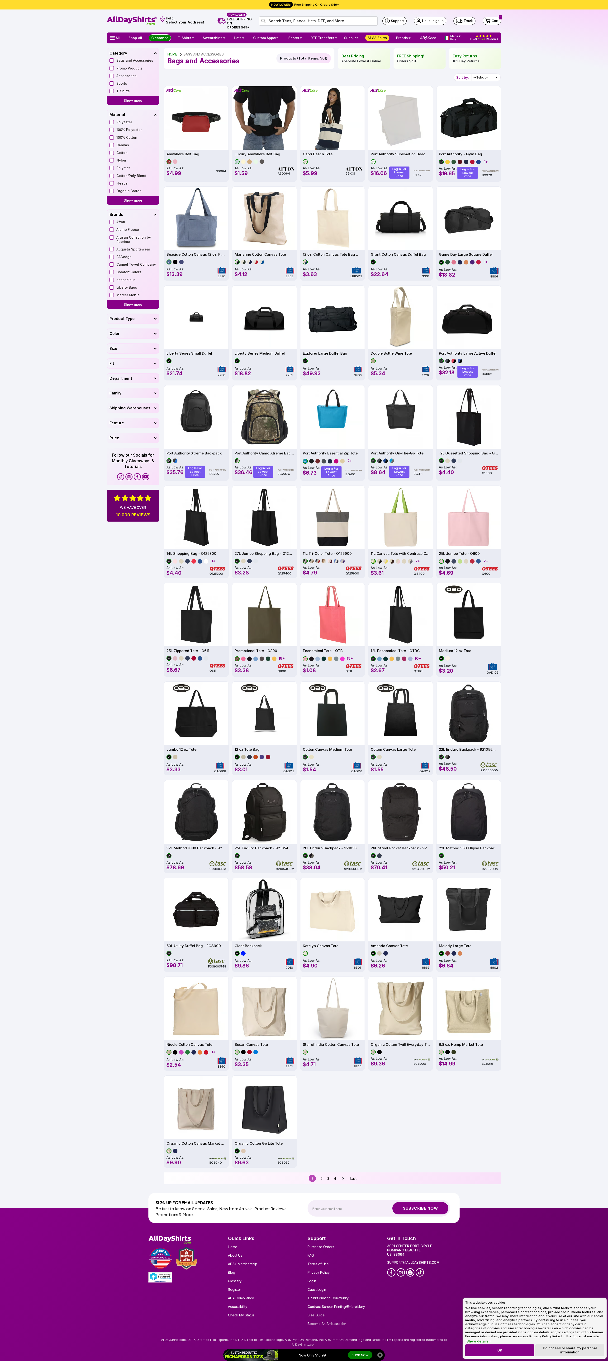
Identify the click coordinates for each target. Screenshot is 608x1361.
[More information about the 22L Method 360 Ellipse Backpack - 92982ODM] (469, 812)
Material (117, 114)
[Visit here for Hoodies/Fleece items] (225, 37)
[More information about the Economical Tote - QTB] (332, 614)
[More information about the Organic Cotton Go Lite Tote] (264, 1107)
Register (234, 1289)
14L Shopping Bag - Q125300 (191, 553)
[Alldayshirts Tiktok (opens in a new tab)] (120, 476)
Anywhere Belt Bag (182, 154)
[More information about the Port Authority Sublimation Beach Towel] (400, 118)
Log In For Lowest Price (399, 172)
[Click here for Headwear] (244, 37)
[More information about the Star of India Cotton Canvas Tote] (332, 1008)
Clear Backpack (248, 946)
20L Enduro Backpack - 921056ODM (332, 848)
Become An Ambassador (327, 1324)
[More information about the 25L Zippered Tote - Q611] (196, 614)
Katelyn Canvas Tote (320, 946)
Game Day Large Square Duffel (466, 254)
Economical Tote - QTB (323, 651)
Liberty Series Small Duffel (189, 353)
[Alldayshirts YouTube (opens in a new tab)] (145, 476)
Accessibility (237, 1307)
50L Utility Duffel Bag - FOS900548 (196, 946)
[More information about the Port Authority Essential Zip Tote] (332, 417)
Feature (116, 423)
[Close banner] (380, 1355)
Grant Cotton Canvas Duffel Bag (398, 254)
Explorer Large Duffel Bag (325, 353)
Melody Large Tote (455, 946)
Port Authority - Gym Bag (460, 154)
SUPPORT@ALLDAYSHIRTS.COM (413, 1262)
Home (232, 1247)
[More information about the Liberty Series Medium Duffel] (264, 317)
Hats (238, 38)
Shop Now (360, 1355)
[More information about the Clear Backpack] (264, 909)
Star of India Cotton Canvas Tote (331, 1044)
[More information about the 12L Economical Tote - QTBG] (400, 614)
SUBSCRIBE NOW (420, 1208)
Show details (477, 1341)
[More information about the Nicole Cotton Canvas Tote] (196, 1008)
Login (312, 1281)
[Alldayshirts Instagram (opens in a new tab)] (129, 476)
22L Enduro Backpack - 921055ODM (469, 749)
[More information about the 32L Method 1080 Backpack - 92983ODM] (196, 812)
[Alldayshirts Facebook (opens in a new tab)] (137, 476)
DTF (322, 38)
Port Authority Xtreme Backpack (194, 453)
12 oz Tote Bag (247, 749)
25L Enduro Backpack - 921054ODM (264, 848)
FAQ (311, 1255)
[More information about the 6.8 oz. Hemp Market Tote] (469, 1008)
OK (499, 1350)
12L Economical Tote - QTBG (395, 651)
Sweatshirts (213, 38)
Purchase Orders (321, 1247)
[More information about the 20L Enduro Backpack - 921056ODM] (332, 812)
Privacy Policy (319, 1272)
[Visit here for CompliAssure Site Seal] (160, 1277)
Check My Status (241, 1315)
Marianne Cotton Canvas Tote (260, 254)
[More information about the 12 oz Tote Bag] (264, 713)
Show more (133, 100)
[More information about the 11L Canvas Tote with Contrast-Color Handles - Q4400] (400, 517)
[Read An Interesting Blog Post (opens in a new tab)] (410, 1272)
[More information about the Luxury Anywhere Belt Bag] (264, 118)
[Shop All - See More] (250, 1355)
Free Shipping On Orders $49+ (305, 4)
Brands (402, 38)
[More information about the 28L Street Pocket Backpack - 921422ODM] (400, 812)
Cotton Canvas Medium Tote (327, 749)
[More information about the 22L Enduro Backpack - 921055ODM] (469, 713)
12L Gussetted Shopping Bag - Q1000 (469, 453)
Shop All (135, 38)
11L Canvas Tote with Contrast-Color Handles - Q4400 (400, 553)
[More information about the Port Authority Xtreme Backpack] (196, 417)
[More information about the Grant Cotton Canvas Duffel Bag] (400, 218)
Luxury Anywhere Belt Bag (257, 154)
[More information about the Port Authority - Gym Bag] (469, 118)
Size (113, 348)
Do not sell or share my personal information (570, 1350)
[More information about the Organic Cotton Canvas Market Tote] (196, 1107)
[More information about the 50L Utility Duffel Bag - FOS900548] (196, 909)
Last (353, 1178)
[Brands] (410, 37)
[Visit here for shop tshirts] (193, 37)
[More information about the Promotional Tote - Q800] (264, 614)
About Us (235, 1255)
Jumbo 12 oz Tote (181, 749)
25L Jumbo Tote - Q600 (459, 553)
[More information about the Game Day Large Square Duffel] (469, 218)
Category (118, 53)
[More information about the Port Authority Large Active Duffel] (469, 317)
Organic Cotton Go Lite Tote (259, 1143)
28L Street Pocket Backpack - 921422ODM (400, 848)
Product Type (122, 318)
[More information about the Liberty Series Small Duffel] (196, 317)
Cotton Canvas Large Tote (393, 749)
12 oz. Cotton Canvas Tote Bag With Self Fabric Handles (332, 254)
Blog (231, 1272)
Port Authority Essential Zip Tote (330, 453)
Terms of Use (318, 1264)
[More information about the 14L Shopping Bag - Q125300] (196, 517)
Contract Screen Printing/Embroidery (336, 1307)
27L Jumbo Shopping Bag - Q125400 (264, 553)
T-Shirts (184, 38)
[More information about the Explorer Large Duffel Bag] (332, 317)
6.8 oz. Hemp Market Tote (461, 1044)
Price (114, 437)
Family (115, 393)
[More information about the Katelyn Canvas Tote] (332, 909)
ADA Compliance (241, 1298)
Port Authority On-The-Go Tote (397, 453)
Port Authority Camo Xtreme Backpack (264, 453)
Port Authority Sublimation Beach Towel (400, 154)
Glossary (235, 1281)
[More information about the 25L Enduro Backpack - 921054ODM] (264, 812)
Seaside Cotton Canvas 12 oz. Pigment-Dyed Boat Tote (196, 254)
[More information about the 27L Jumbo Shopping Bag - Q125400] (264, 517)
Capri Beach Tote (317, 154)
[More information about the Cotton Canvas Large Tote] (400, 713)
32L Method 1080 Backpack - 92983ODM (196, 848)
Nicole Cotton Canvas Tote (189, 1044)
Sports (293, 38)
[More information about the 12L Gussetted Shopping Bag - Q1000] (469, 417)
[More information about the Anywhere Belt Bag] (196, 118)
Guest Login (317, 1289)
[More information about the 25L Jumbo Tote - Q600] (469, 517)
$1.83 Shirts (377, 38)
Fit (111, 363)
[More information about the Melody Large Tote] (469, 909)
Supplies (351, 38)
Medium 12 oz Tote (455, 651)
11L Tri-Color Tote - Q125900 (327, 553)
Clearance (159, 38)
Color (114, 333)
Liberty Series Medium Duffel (260, 353)
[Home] (132, 20)
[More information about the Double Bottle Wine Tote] (400, 317)
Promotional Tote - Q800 (256, 651)
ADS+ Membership (242, 1264)
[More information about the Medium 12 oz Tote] (469, 614)
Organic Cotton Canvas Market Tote (196, 1143)
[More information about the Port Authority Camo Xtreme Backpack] (264, 417)
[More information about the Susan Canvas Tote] (264, 1008)
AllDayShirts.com (173, 1340)
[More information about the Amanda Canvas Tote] (400, 909)
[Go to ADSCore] (428, 37)
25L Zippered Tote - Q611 (187, 651)
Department (120, 378)
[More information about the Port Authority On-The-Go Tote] (400, 417)
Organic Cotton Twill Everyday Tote (400, 1044)
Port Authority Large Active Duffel (467, 353)
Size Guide (316, 1315)
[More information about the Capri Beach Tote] (332, 118)
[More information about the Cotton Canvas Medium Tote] (332, 713)
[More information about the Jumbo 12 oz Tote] (196, 713)
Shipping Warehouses (129, 408)
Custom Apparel (266, 38)
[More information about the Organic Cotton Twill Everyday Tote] (400, 1008)
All (118, 38)
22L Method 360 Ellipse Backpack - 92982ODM (469, 848)
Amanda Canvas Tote (389, 946)
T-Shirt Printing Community (328, 1298)
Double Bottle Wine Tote (391, 353)
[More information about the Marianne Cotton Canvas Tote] (264, 218)
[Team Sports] (301, 37)
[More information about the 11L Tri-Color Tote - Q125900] (332, 517)
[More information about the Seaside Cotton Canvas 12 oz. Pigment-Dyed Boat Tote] (196, 218)
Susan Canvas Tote (251, 1044)
